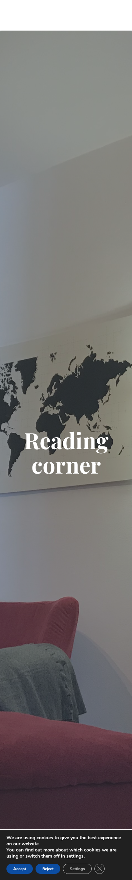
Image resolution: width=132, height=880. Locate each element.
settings (75, 856)
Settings (77, 869)
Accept (19, 869)
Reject (47, 869)
